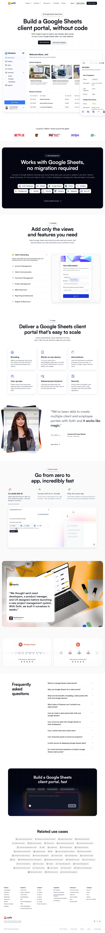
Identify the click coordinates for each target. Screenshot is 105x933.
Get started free (44, 42)
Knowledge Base (24, 897)
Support (88, 897)
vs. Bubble (39, 899)
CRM (21, 904)
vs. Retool (39, 894)
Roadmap (6, 906)
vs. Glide (39, 890)
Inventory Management (25, 901)
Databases (6, 892)
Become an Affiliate (91, 899)
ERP (21, 899)
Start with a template (59, 42)
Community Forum (74, 892)
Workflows (6, 894)
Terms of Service (63, 929)
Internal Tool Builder (25, 892)
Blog (71, 899)
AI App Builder (7, 890)
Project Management (25, 906)
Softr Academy (73, 897)
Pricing (63, 3)
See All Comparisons (42, 904)
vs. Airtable (39, 892)
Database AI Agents (8, 904)
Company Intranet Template (60, 898)
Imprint (88, 929)
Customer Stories (74, 890)
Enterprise (56, 3)
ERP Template (56, 890)
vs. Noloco (39, 897)
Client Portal (23, 890)
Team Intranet (23, 894)
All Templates (56, 900)
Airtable (6, 901)
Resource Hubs (73, 901)
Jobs (88, 894)
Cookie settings (97, 929)
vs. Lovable (39, 901)
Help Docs (72, 894)
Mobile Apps (7, 897)
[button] (28, 3)
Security (82, 929)
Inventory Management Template (58, 895)
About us (89, 890)
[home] (12, 3)
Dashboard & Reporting (26, 908)
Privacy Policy (74, 929)
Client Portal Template (58, 892)
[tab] (30, 257)
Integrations (7, 899)
